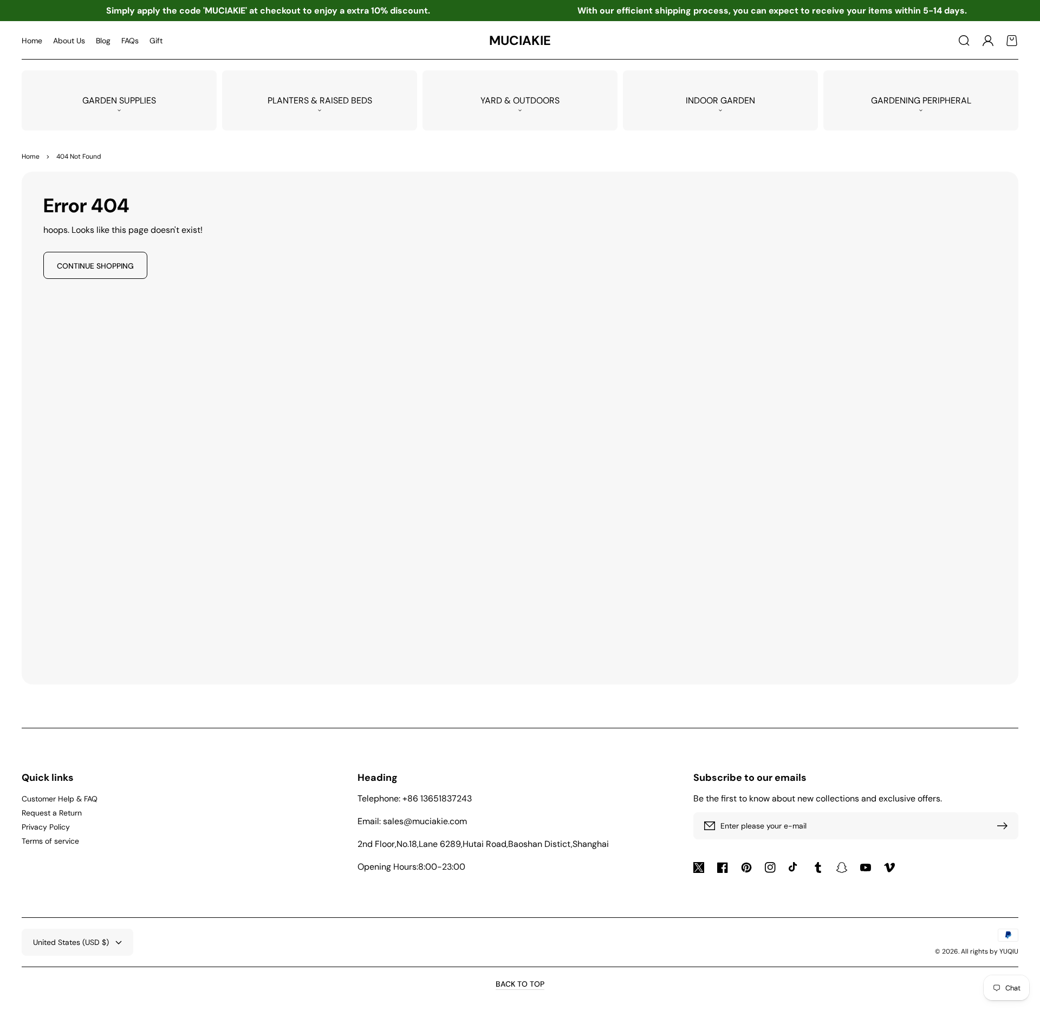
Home (31, 156)
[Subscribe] (1004, 825)
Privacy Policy (46, 827)
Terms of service (50, 841)
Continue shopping (95, 266)
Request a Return (52, 813)
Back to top (520, 984)
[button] (964, 41)
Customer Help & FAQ (60, 799)
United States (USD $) (71, 942)
